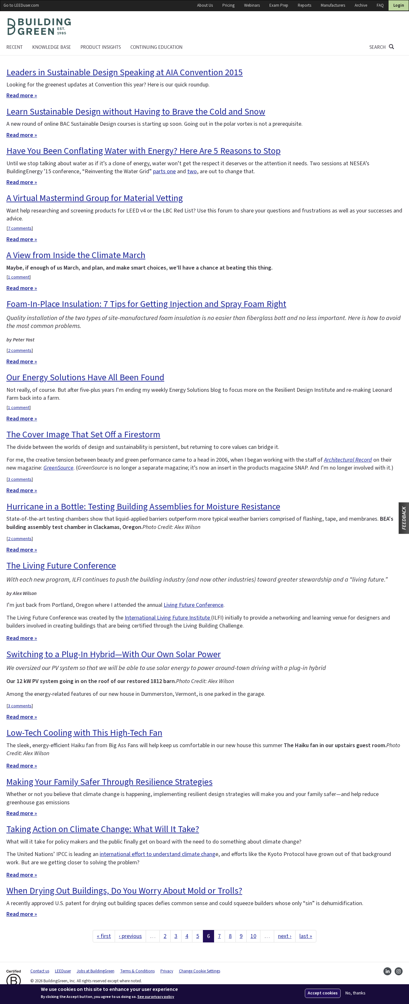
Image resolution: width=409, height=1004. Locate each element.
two (192, 171)
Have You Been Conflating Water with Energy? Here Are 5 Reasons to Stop (143, 151)
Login (398, 5)
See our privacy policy (155, 997)
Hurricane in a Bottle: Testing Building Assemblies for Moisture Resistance (143, 506)
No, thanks (355, 993)
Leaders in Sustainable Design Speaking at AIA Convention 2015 (124, 72)
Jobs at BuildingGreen (95, 971)
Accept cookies (323, 993)
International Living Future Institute (168, 618)
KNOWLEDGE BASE (51, 47)
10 (253, 936)
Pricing (228, 5)
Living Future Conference (193, 605)
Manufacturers (333, 5)
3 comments (20, 479)
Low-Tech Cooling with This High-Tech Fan (84, 732)
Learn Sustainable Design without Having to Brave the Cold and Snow (135, 111)
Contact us (39, 971)
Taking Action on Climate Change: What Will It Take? (102, 829)
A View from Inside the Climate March (75, 255)
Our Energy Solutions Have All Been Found (85, 377)
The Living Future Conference (61, 565)
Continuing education (156, 47)
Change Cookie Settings (199, 971)
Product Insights (101, 47)
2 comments (20, 350)
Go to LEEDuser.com (21, 5)
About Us (205, 5)
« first (104, 936)
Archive (361, 5)
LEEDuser (63, 971)
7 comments (20, 228)
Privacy (166, 971)
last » (305, 936)
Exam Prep (278, 5)
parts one (164, 171)
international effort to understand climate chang (157, 854)
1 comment (18, 277)
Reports (304, 5)
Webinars (252, 5)
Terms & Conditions (137, 971)
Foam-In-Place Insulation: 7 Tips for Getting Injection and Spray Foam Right (146, 304)
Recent (14, 47)
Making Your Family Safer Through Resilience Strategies (109, 782)
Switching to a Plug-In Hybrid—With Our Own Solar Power (113, 654)
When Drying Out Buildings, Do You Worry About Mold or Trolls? (124, 890)
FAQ (380, 5)
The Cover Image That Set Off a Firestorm (83, 434)
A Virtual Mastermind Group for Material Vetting (94, 198)
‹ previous (130, 936)
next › (284, 936)
